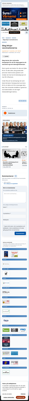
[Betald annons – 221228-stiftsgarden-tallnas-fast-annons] (6, 273)
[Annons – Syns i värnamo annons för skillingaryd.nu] (14, 14)
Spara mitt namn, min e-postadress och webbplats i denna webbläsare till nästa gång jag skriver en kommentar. (14, 228)
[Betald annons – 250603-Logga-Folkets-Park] (6, 264)
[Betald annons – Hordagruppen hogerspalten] (6, 372)
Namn (5, 207)
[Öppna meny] (26, 32)
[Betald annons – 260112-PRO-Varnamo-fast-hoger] (23, 330)
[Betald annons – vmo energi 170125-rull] (14, 353)
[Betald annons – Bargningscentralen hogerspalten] (6, 302)
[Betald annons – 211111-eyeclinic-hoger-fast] (6, 283)
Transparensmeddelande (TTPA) (10, 140)
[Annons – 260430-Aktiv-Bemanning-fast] (23, 23)
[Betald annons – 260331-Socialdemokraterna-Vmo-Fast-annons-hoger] (6, 341)
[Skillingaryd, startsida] (14, 32)
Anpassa (23, 394)
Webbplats (6, 219)
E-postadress (7, 213)
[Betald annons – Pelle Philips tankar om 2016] (6, 23)
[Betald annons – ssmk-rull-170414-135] (14, 363)
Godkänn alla (20, 397)
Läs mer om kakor (7, 394)
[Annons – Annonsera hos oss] (6, 254)
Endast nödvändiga (9, 397)
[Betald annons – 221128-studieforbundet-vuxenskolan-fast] (6, 330)
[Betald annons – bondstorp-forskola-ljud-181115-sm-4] (14, 24)
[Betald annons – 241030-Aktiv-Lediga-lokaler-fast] (14, 254)
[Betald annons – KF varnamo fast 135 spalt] (6, 353)
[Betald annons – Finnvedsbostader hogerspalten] (6, 311)
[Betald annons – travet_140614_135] (14, 330)
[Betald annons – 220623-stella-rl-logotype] (6, 292)
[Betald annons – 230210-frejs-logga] (6, 321)
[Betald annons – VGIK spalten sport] (6, 363)
